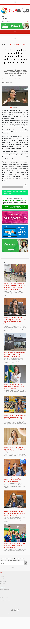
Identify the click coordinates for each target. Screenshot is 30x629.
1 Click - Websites (4, 597)
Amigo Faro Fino (3, 578)
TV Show (2, 576)
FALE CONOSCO (20, 605)
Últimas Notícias (3, 574)
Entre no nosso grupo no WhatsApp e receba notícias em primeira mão (15, 192)
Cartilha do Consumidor (5, 600)
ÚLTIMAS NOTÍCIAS (12, 605)
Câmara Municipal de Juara (6, 591)
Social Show (3, 581)
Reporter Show (3, 583)
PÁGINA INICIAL (5, 605)
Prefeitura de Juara (4, 589)
